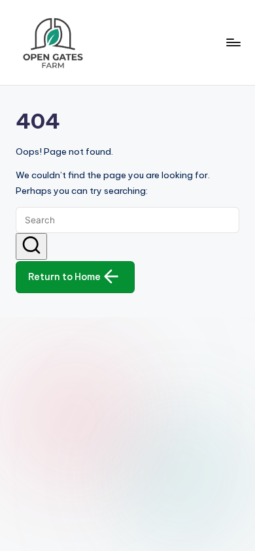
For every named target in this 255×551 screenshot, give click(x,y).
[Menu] (232, 42)
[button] (31, 246)
